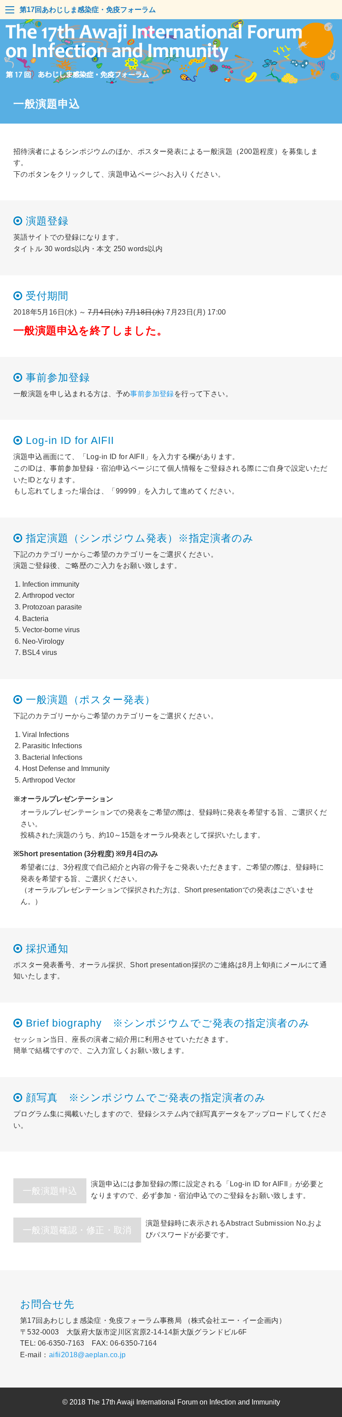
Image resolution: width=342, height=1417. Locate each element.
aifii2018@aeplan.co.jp (87, 1355)
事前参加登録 (152, 394)
